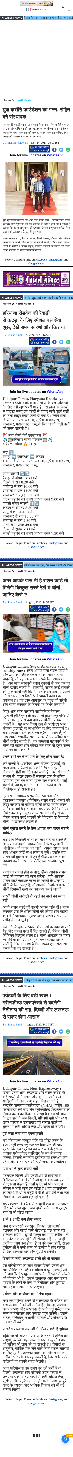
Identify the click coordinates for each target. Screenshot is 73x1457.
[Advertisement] (36, 59)
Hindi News (23, 100)
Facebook (41, 259)
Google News (36, 263)
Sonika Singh (15, 334)
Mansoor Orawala (17, 142)
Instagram (55, 259)
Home (7, 100)
